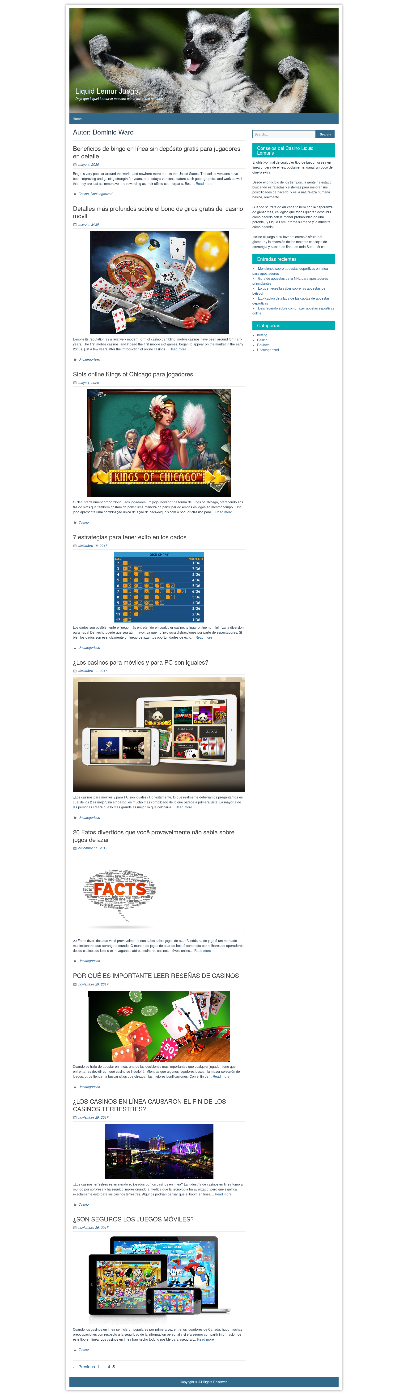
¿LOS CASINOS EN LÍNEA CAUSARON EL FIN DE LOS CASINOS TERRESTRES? (149, 1105)
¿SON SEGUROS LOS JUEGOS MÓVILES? (133, 1218)
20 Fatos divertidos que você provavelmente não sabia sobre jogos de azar (153, 835)
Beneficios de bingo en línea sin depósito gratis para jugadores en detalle (156, 152)
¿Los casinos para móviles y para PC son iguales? (140, 662)
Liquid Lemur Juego (106, 91)
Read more (204, 183)
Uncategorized (101, 193)
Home (77, 118)
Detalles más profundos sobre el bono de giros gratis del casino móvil (158, 212)
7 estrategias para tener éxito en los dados (130, 536)
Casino (83, 193)
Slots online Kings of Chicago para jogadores (133, 373)
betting (262, 334)
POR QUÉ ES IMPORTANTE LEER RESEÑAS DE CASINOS (156, 975)
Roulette (263, 344)
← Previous (84, 1366)
